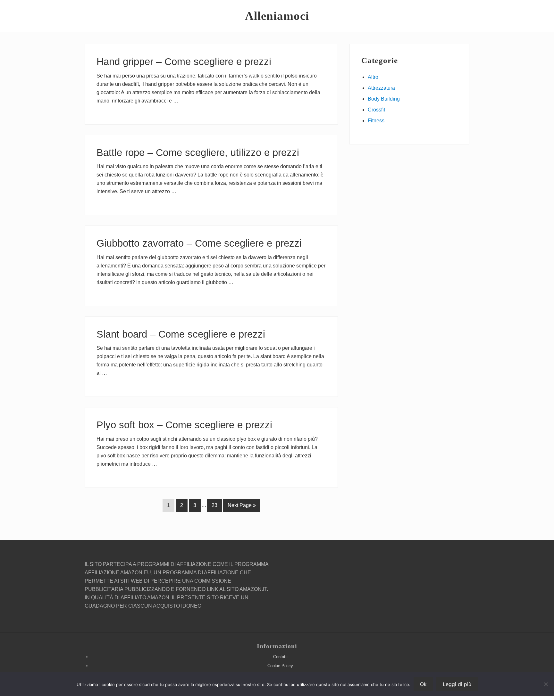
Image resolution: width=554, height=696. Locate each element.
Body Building (384, 99)
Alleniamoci (277, 15)
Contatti (280, 656)
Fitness (376, 120)
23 (214, 507)
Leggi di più (457, 684)
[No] (546, 684)
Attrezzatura (381, 88)
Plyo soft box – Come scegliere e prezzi (184, 424)
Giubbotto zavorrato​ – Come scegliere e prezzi (199, 243)
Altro (373, 77)
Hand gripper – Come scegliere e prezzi (184, 61)
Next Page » (241, 507)
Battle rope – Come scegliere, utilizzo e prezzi (198, 152)
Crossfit (376, 109)
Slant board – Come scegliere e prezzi (181, 334)
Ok (423, 684)
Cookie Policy (280, 665)
